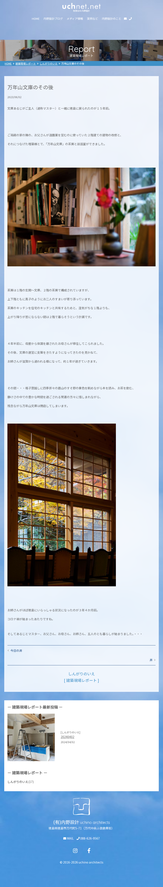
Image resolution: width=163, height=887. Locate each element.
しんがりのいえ (49, 63)
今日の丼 (16, 650)
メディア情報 (75, 19)
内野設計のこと (111, 19)
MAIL (70, 838)
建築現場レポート (25, 63)
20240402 (67, 737)
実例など (92, 19)
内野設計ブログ (53, 19)
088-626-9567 (90, 838)
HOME (35, 19)
